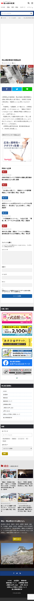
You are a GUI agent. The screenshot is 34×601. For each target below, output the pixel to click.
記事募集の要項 (7, 404)
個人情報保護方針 (7, 417)
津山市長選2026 (6, 438)
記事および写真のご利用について (11, 414)
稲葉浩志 (14, 438)
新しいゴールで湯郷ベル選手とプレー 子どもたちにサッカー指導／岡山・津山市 (8, 508)
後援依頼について (7, 401)
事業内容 (5, 398)
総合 (20, 18)
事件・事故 (15, 7)
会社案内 (5, 394)
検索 (4, 453)
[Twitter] (17, 89)
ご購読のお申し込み (8, 407)
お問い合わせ (6, 411)
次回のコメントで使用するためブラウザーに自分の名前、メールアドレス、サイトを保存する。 (16, 291)
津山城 (4, 441)
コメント (5, 249)
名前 (3, 266)
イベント (29, 7)
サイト (3, 281)
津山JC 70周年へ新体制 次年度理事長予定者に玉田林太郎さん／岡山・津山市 (25, 483)
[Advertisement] (17, 32)
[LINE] (27, 89)
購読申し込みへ (17, 538)
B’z (27, 438)
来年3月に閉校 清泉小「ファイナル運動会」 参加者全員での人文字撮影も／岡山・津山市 (17, 232)
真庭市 (5, 197)
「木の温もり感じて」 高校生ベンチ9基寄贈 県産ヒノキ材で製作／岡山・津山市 (17, 191)
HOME (3, 7)
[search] (31, 13)
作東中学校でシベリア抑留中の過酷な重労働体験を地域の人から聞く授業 (17, 178)
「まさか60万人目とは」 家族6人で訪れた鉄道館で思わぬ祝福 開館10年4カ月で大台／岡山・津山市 (25, 508)
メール (4, 274)
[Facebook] (7, 89)
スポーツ (22, 7)
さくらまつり (21, 438)
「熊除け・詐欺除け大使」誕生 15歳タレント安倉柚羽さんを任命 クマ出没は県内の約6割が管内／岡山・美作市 (8, 485)
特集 (8, 7)
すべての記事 (12, 18)
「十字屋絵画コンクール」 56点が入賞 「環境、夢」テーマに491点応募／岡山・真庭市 (17, 219)
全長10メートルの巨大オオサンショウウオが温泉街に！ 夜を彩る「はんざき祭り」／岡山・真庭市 (17, 205)
